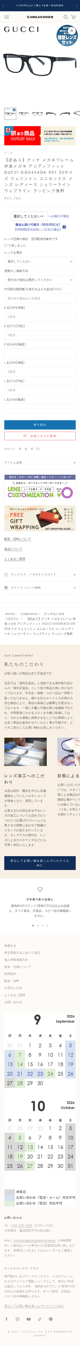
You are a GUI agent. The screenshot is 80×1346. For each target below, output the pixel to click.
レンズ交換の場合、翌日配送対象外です (31, 239)
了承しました (17, 245)
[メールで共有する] (38, 449)
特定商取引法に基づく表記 (22, 953)
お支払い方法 (13, 988)
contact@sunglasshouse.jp (35, 1240)
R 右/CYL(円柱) (14, 326)
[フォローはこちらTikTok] (40, 1319)
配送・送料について (17, 539)
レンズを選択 (13, 252)
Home (9, 614)
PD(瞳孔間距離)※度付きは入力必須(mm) (32, 289)
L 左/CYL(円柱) (14, 381)
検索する (10, 945)
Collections (29, 614)
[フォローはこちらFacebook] (6, 1319)
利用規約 (10, 974)
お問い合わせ (13, 1002)
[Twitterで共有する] (26, 449)
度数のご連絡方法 (16, 271)
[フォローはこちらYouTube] (28, 1319)
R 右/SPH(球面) (14, 308)
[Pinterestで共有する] (32, 449)
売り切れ (40, 425)
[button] (64, 227)
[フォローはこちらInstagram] (17, 1319)
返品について (13, 549)
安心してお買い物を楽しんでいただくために (39, 863)
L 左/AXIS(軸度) (14, 399)
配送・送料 (11, 981)
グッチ (8, 153)
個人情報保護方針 (16, 960)
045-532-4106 (22, 1225)
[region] (40, 902)
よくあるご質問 (14, 559)
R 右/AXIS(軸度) (15, 344)
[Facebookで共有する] (20, 449)
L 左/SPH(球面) (14, 363)
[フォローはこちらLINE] (51, 1319)
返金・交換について (17, 967)
